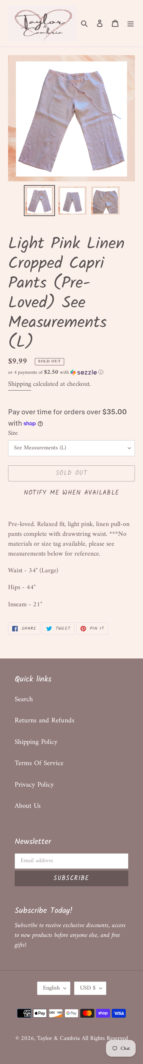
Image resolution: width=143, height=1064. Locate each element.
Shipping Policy (36, 742)
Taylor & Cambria (59, 1038)
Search (24, 700)
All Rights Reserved (105, 1038)
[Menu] (130, 23)
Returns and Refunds (44, 721)
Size (13, 433)
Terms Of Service (39, 763)
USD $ (88, 988)
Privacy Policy (34, 785)
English (51, 988)
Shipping (19, 384)
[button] (55, 372)
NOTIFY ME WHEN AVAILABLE (72, 493)
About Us (28, 806)
